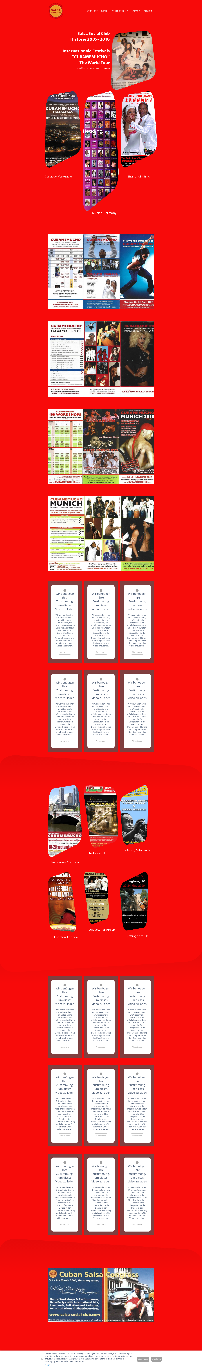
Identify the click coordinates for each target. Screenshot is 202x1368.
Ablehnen (156, 1359)
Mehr (47, 1365)
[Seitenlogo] (56, 11)
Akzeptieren (65, 652)
